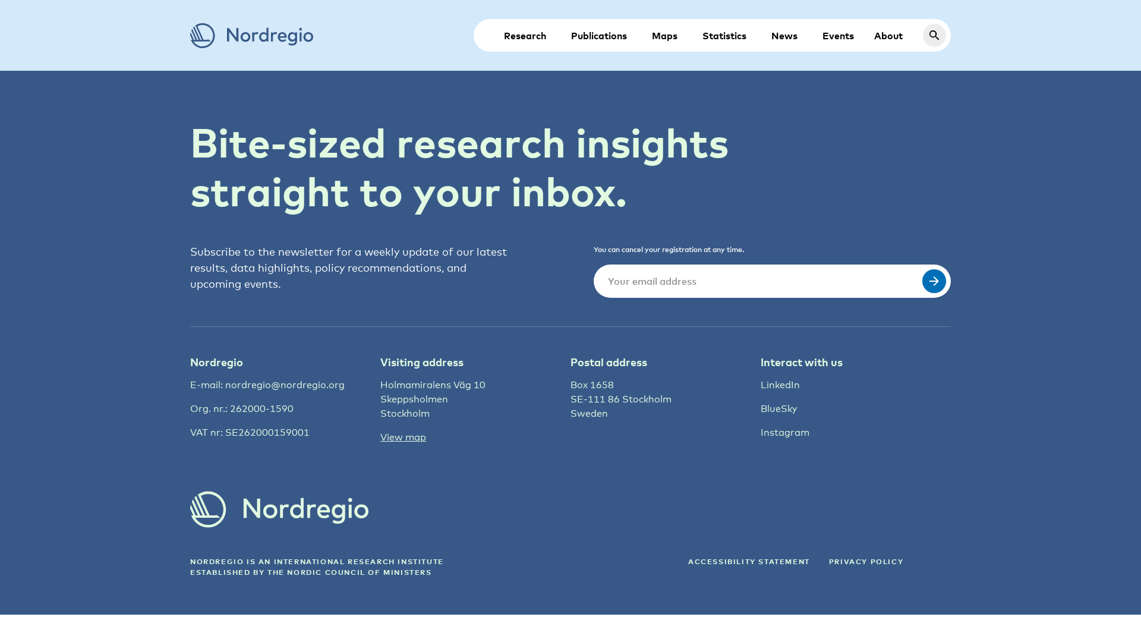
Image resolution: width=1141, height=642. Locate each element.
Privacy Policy (866, 561)
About (888, 36)
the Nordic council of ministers (349, 572)
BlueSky (779, 408)
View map (403, 437)
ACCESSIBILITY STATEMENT (749, 561)
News (784, 36)
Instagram (785, 432)
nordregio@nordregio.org (285, 385)
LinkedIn (780, 385)
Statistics (724, 36)
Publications (599, 36)
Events (838, 36)
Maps (664, 36)
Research (525, 36)
